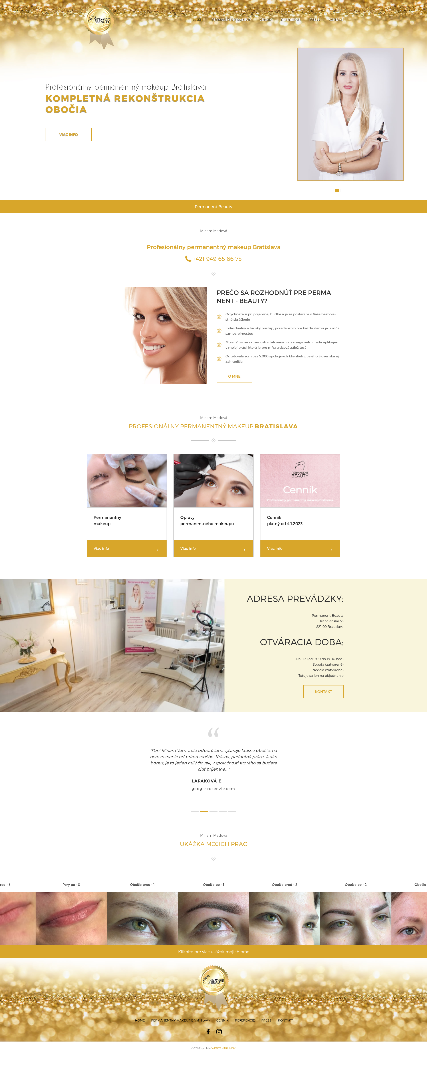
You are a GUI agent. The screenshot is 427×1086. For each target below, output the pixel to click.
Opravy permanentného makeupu (207, 520)
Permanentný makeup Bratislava (180, 1033)
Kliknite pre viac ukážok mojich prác (213, 964)
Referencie (290, 19)
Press (314, 19)
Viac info (101, 548)
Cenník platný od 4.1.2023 (285, 520)
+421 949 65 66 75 (216, 258)
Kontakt (335, 19)
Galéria (67, 134)
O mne (234, 376)
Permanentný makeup (231, 19)
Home (198, 19)
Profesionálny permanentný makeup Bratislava (213, 246)
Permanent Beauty (213, 206)
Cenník (266, 19)
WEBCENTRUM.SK (223, 1060)
